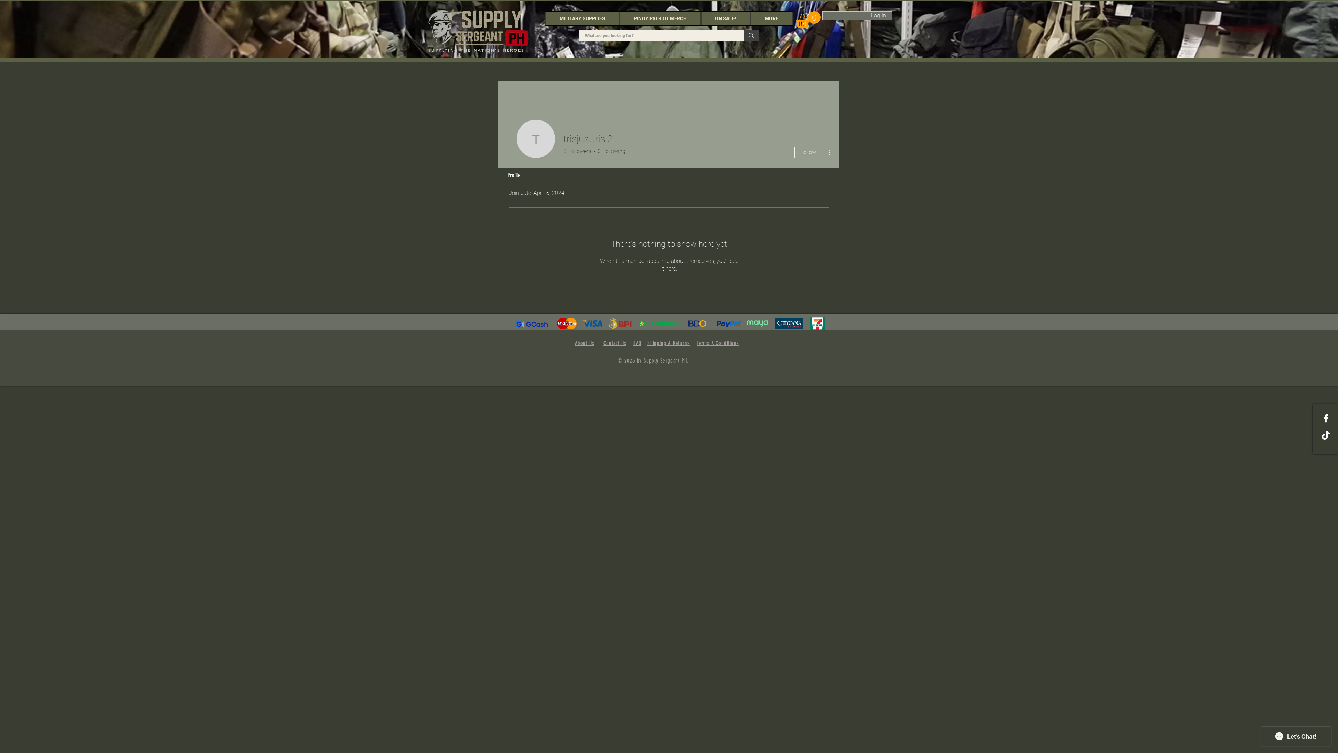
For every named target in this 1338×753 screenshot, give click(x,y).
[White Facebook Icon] (1326, 418)
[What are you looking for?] (751, 35)
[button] (582, 18)
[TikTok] (1326, 436)
